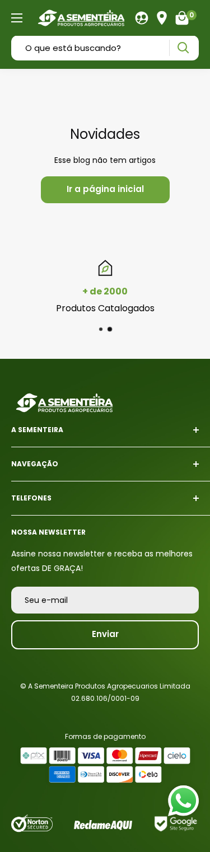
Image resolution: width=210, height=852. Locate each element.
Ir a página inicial (105, 189)
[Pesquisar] (183, 48)
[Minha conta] (142, 18)
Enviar (105, 634)
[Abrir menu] (16, 17)
